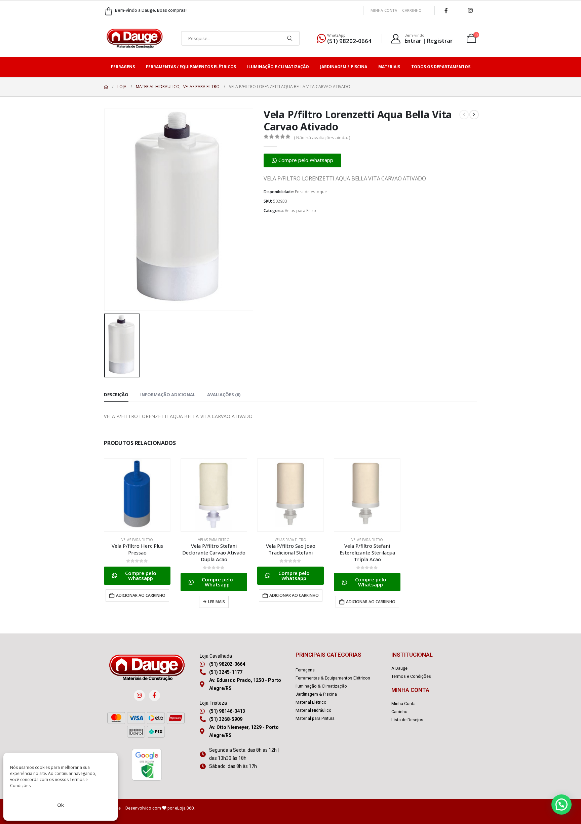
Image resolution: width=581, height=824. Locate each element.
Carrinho (412, 10)
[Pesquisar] (289, 38)
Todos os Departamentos (440, 67)
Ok (60, 804)
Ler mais (216, 602)
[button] (302, 160)
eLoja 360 (184, 808)
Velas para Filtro (300, 210)
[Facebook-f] (154, 695)
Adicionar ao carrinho (140, 595)
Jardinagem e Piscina (343, 67)
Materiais (389, 67)
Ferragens (123, 67)
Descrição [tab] (116, 395)
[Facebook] (446, 10)
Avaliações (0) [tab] (223, 395)
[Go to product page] (137, 495)
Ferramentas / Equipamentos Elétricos (191, 67)
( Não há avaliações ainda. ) (322, 137)
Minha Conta (384, 10)
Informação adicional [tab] (167, 395)
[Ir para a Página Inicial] (106, 87)
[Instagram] (470, 10)
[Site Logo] (134, 38)
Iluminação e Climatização (278, 67)
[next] (474, 114)
